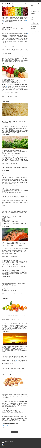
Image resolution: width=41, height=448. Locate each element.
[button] (35, 0)
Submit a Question (14, 431)
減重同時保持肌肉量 (33, 13)
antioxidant (6, 86)
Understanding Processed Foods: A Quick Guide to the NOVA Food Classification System (35, 9)
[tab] (15, 427)
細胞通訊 (6, 391)
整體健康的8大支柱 (33, 28)
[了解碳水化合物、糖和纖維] (40, 224)
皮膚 (25, 98)
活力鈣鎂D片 (32, 33)
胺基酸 (12, 34)
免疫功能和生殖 (16, 91)
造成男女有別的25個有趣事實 (34, 23)
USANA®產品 (32, 22)
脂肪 (14, 34)
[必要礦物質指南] (0, 224)
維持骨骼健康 (16, 360)
